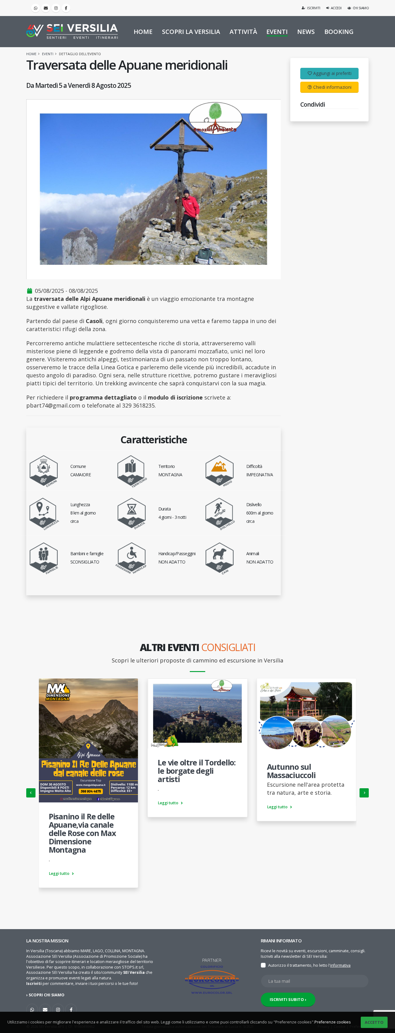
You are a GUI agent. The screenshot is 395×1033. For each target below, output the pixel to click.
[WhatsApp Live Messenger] (35, 8)
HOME (143, 31)
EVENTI (277, 31)
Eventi (47, 53)
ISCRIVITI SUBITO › (288, 999)
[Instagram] (56, 8)
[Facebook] (66, 8)
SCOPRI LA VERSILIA (191, 31)
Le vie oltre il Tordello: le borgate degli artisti (196, 770)
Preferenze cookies (332, 1022)
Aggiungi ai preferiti (332, 73)
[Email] (45, 8)
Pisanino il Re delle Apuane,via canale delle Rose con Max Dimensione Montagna (82, 833)
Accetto (374, 1022)
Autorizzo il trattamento (289, 965)
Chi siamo (360, 8)
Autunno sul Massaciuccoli (291, 770)
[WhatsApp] (32, 1009)
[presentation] (30, 792)
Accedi (336, 8)
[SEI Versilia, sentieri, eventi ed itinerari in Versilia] (72, 31)
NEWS (306, 31)
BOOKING (339, 31)
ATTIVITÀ (243, 31)
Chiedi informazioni (332, 87)
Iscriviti (313, 8)
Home (31, 53)
